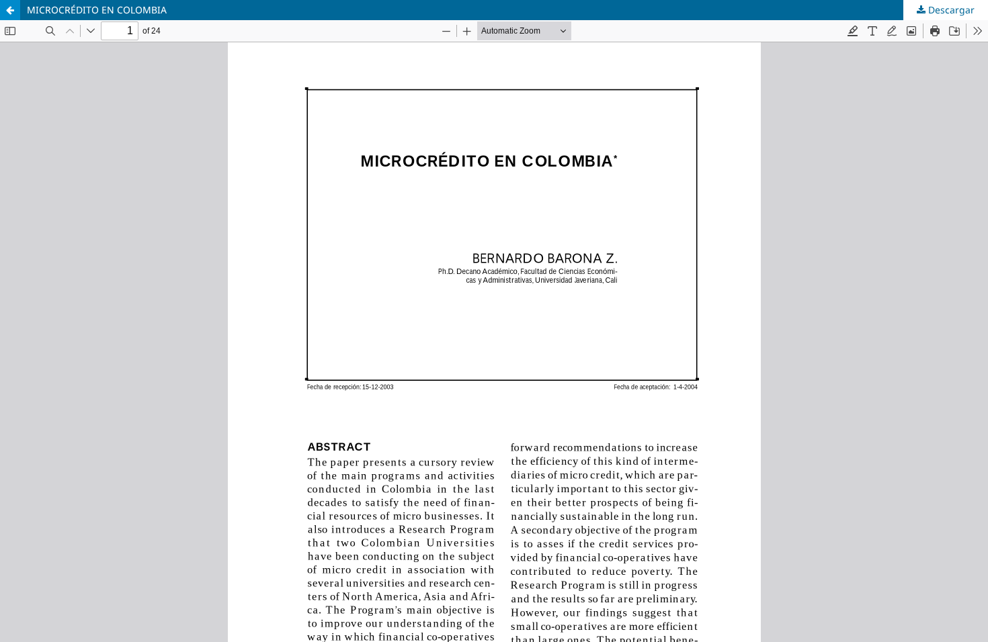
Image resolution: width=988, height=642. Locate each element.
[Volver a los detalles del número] (10, 10)
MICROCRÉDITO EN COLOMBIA (97, 9)
